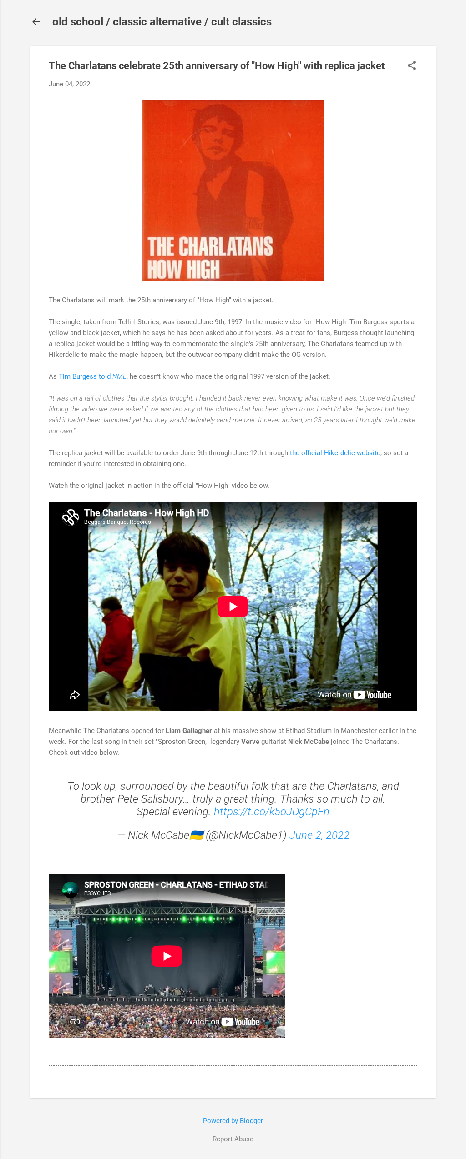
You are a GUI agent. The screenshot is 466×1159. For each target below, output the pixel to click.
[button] (411, 66)
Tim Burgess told (93, 376)
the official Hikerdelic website (335, 453)
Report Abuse (233, 1139)
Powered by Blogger (233, 1121)
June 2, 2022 (319, 835)
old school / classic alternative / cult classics (162, 21)
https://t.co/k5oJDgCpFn (271, 811)
